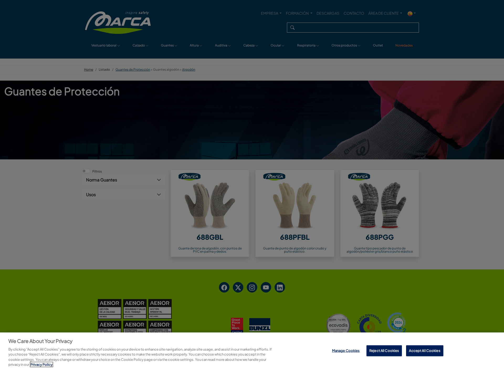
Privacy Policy (41, 364)
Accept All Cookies (424, 350)
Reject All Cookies (384, 350)
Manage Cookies (346, 350)
